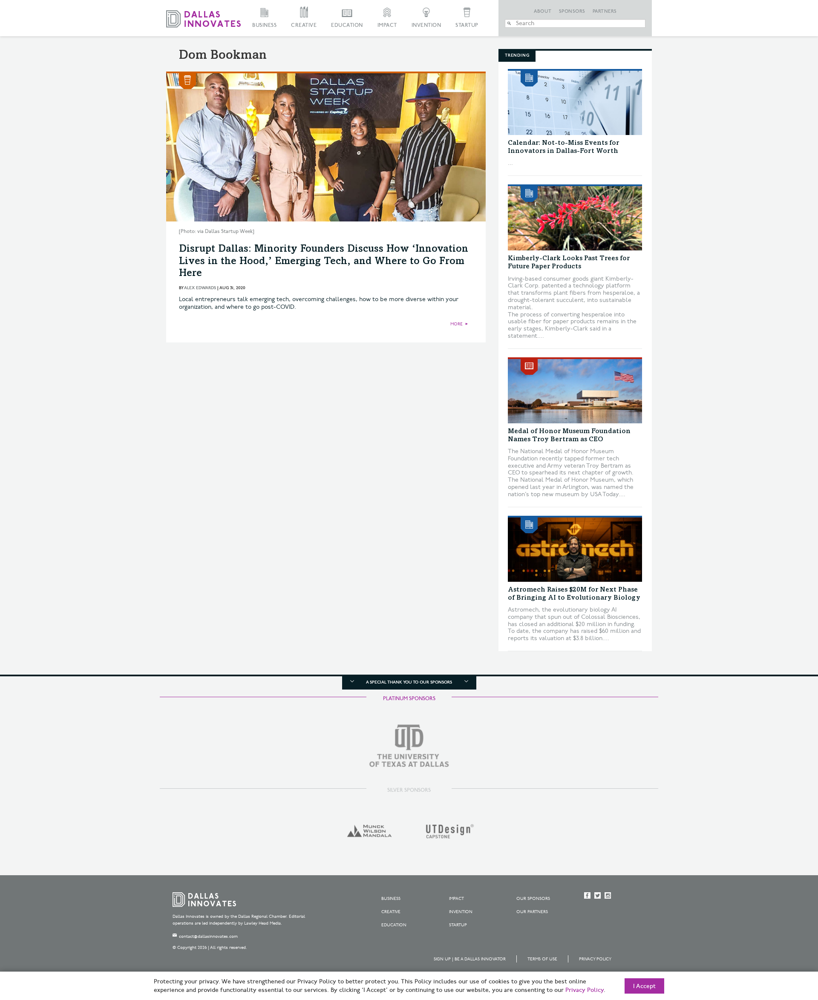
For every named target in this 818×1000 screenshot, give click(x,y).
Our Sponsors (533, 898)
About (543, 11)
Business (264, 25)
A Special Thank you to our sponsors (409, 682)
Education (347, 25)
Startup (466, 25)
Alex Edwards (200, 287)
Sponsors (572, 11)
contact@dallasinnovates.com (208, 936)
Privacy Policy (595, 959)
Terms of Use (542, 959)
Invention (426, 25)
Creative (304, 25)
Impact (387, 25)
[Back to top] (784, 946)
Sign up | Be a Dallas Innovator (470, 959)
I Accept (644, 986)
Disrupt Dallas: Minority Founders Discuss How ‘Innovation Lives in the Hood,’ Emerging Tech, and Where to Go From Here (323, 261)
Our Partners (532, 911)
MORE (456, 324)
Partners (605, 11)
